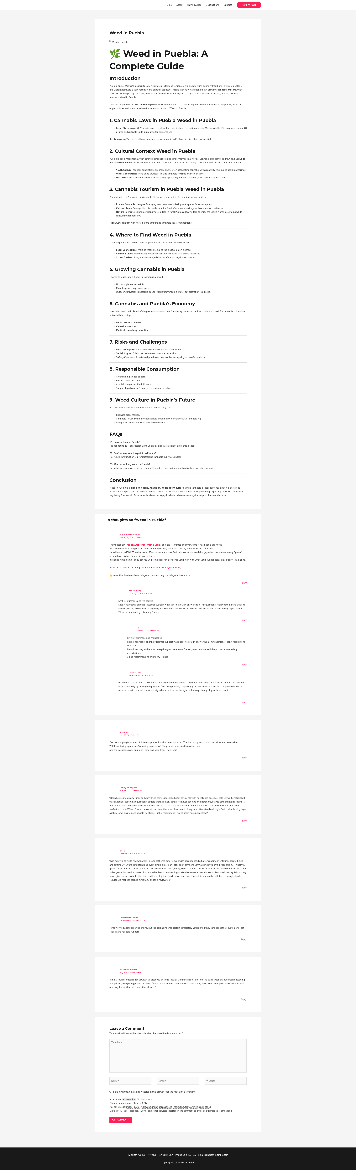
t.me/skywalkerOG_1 (171, 567)
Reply (244, 582)
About (179, 4)
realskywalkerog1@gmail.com (144, 544)
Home (169, 4)
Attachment (115, 1099)
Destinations (212, 4)
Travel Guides (194, 4)
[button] (249, 5)
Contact (228, 4)
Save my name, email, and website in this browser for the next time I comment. (154, 1091)
